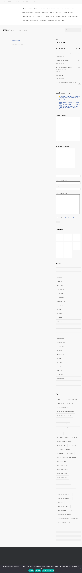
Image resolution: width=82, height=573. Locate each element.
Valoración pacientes (61, 16)
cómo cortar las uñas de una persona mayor (67, 428)
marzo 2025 (60, 285)
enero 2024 (60, 334)
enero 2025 (60, 293)
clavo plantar (71, 403)
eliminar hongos (69, 433)
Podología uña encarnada (64, 494)
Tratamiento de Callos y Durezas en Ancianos (68, 100)
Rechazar (38, 570)
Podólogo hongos (26, 16)
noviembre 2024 (61, 301)
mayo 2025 (59, 277)
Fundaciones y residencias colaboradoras (50, 20)
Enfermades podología (63, 437)
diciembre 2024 (60, 297)
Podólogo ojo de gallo (68, 12)
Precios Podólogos (49, 16)
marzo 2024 (60, 326)
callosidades (60, 403)
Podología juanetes (62, 478)
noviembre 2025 (61, 269)
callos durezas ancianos (70, 399)
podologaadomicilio (17, 45)
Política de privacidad (48, 570)
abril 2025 (59, 281)
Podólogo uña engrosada (53, 8)
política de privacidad (69, 218)
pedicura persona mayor (63, 449)
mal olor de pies (61, 445)
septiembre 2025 (61, 273)
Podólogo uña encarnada (41, 12)
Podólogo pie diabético (55, 12)
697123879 (25, 2)
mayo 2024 (59, 317)
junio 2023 (59, 362)
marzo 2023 (60, 374)
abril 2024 (59, 322)
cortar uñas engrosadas (63, 420)
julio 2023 (59, 358)
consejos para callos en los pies (65, 411)
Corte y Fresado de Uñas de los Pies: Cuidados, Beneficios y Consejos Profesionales (68, 108)
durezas (59, 433)
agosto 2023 (60, 354)
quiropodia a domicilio (63, 506)
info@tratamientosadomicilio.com (40, 2)
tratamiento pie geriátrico (64, 522)
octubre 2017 (60, 387)
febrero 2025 (60, 289)
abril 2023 (59, 370)
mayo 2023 (59, 366)
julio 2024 (59, 309)
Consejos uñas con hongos (64, 416)
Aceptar (31, 570)
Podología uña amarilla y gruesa (66, 490)
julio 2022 (59, 383)
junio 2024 (59, 313)
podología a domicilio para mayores (66, 457)
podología (70, 453)
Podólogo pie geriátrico (39, 8)
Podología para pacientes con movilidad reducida (69, 105)
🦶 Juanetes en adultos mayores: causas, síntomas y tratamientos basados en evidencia (69, 97)
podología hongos (62, 473)
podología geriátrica (62, 469)
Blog (63, 20)
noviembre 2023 (61, 342)
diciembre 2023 (60, 338)
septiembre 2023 (61, 350)
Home (12, 30)
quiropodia (60, 502)
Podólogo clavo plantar (27, 12)
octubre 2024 (60, 305)
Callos (59, 399)
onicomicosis (72, 445)
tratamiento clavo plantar (64, 514)
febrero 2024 (60, 330)
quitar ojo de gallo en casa (64, 510)
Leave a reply (15, 40)
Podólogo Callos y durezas (68, 8)
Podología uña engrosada (64, 498)
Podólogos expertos (73, 16)
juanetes (74, 437)
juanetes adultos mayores (64, 441)
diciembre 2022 (60, 379)
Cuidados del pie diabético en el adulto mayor (69, 102)
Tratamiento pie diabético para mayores (67, 518)
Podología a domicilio (27, 8)
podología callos (62, 461)
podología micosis (62, 482)
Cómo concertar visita (38, 16)
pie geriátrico (60, 453)
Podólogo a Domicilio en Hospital (30, 20)
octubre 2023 (60, 346)
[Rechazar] (80, 569)
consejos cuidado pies (62, 407)
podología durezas (62, 465)
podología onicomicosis (63, 486)
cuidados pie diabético (63, 424)
